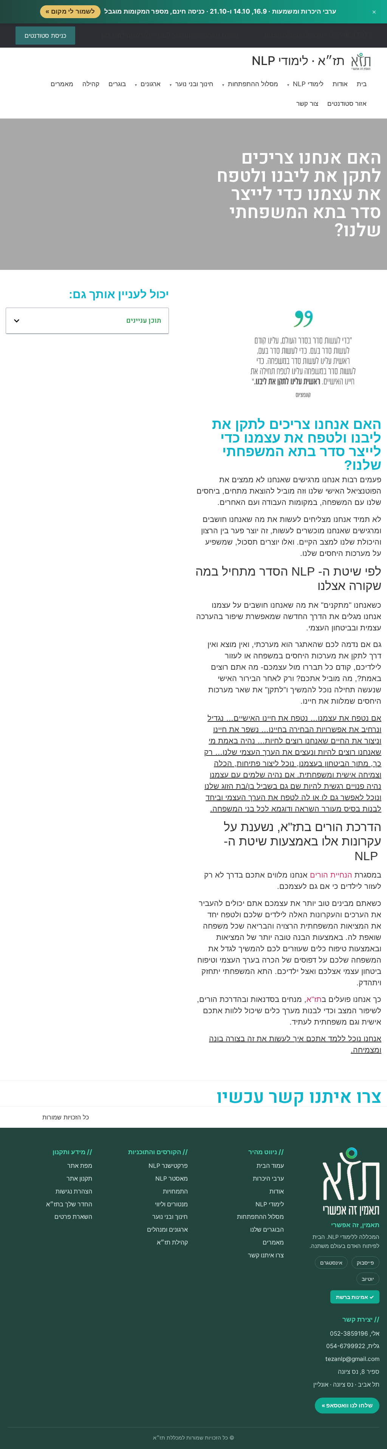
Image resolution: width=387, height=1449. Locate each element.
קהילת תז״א (172, 1242)
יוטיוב (368, 1279)
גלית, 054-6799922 (352, 1346)
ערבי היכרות (268, 1178)
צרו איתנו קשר (266, 1255)
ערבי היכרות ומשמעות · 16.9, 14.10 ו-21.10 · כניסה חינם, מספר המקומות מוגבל (191, 11)
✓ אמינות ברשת (355, 1297)
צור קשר (307, 103)
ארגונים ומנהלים (167, 1229)
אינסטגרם (331, 1262)
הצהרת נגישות (74, 1191)
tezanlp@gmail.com (352, 1358)
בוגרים (117, 84)
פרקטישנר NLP (168, 1165)
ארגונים (148, 84)
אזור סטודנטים (347, 103)
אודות (340, 84)
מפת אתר (79, 1165)
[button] (17, 321)
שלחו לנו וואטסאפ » (347, 1405)
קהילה (90, 84)
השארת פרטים (73, 1216)
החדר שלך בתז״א (69, 1204)
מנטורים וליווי (171, 1204)
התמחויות (175, 1191)
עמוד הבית (270, 1165)
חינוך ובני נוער (191, 84)
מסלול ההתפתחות (250, 84)
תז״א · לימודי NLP (300, 60)
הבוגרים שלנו (267, 1229)
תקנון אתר (79, 1178)
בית (362, 84)
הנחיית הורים (332, 875)
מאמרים (62, 84)
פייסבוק (365, 1262)
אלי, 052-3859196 (354, 1333)
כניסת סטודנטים (45, 35)
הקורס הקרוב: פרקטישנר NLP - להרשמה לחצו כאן (169, 35)
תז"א (314, 999)
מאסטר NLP (171, 1178)
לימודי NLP (305, 84)
